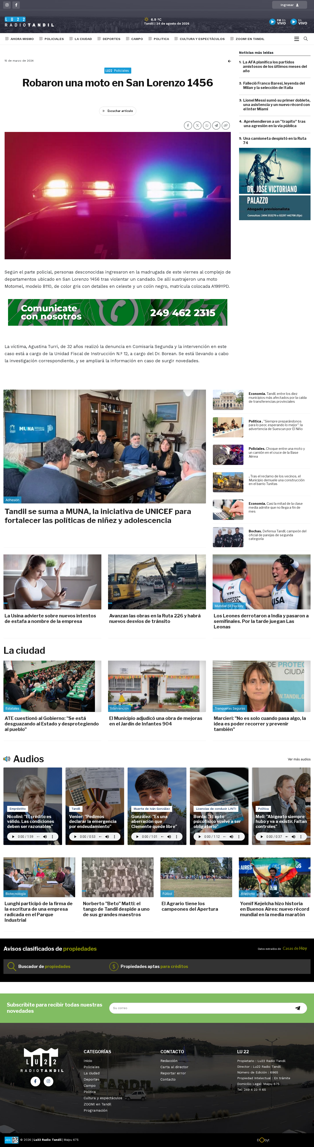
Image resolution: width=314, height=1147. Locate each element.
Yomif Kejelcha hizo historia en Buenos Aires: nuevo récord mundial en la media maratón (274, 909)
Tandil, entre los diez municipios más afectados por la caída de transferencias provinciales (278, 397)
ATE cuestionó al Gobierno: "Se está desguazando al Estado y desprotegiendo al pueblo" (52, 724)
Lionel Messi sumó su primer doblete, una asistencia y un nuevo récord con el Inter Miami (276, 104)
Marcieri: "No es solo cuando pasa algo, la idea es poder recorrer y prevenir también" (260, 724)
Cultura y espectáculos (202, 39)
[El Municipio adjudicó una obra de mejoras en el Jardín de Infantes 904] (157, 686)
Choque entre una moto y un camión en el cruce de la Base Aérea (277, 452)
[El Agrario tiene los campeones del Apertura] (196, 877)
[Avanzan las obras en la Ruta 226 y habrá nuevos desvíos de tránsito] (157, 581)
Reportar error (173, 1073)
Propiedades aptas (154, 966)
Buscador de (44, 966)
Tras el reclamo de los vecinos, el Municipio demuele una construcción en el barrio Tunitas (277, 480)
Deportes (111, 39)
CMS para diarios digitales (289, 1140)
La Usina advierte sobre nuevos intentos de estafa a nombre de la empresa (50, 618)
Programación (95, 1110)
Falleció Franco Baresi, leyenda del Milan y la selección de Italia (274, 85)
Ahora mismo (22, 39)
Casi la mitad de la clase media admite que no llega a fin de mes (276, 507)
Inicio (88, 1061)
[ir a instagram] (48, 1081)
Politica (161, 39)
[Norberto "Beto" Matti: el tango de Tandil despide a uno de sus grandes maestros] (118, 877)
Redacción (168, 1061)
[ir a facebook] (35, 1081)
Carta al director (174, 1067)
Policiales (54, 39)
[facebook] (16, 5)
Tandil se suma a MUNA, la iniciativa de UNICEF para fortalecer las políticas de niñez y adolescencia (98, 516)
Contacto (168, 1079)
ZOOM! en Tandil (250, 39)
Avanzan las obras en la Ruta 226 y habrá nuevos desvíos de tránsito (155, 618)
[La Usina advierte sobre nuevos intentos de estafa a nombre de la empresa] (52, 581)
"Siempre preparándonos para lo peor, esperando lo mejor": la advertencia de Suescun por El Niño (276, 425)
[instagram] (7, 5)
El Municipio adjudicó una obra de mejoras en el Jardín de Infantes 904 (155, 721)
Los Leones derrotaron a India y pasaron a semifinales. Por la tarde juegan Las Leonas (261, 621)
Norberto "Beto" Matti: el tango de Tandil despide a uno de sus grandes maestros (116, 909)
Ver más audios (299, 759)
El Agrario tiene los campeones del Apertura (190, 906)
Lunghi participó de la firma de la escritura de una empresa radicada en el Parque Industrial (39, 912)
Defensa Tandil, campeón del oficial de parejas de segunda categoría (277, 535)
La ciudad (83, 39)
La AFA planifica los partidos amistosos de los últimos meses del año (275, 66)
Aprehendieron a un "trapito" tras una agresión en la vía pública (274, 124)
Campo (137, 39)
